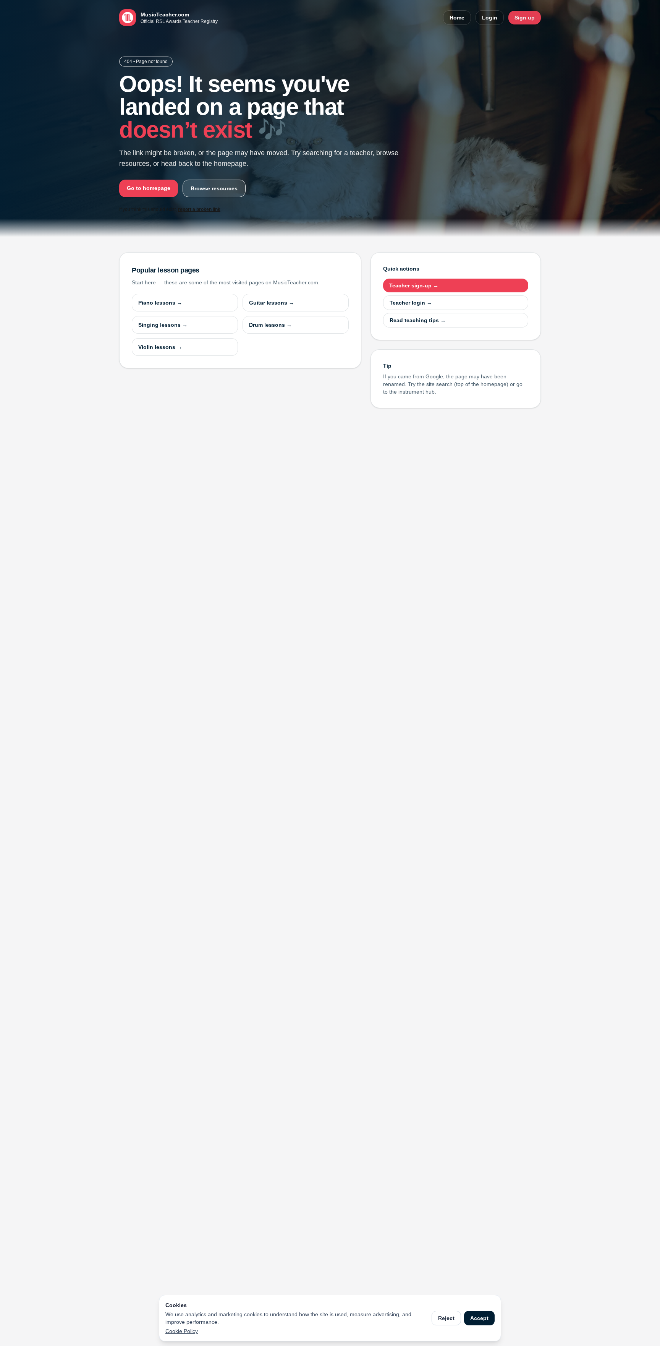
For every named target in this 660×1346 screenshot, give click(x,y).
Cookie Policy (181, 1331)
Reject (446, 1318)
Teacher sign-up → (413, 285)
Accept (479, 1318)
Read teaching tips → (418, 320)
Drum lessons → (270, 325)
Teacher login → (411, 303)
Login (489, 18)
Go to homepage (148, 188)
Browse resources (214, 188)
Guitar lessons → (271, 303)
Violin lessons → (160, 347)
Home (457, 18)
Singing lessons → (163, 325)
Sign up (524, 18)
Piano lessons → (160, 303)
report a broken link (199, 209)
